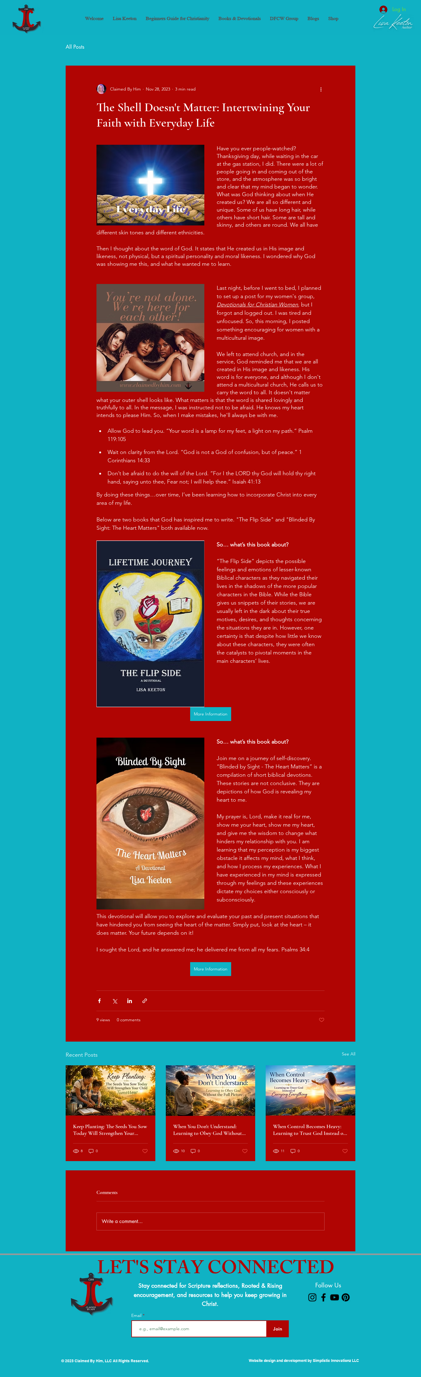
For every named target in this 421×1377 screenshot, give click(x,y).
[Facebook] (323, 1297)
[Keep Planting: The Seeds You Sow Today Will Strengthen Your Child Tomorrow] (110, 1090)
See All (348, 1054)
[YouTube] (334, 1297)
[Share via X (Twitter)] (114, 1001)
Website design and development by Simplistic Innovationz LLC (304, 1360)
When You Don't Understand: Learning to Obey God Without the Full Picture (207, 1129)
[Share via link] (145, 1001)
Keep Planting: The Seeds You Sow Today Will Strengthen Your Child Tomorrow (110, 1129)
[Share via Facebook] (99, 1001)
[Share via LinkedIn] (130, 1001)
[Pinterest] (345, 1297)
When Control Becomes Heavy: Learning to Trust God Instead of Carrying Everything (309, 1129)
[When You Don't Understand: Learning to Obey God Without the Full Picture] (210, 1090)
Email (137, 1315)
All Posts (75, 46)
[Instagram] (312, 1297)
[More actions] (321, 89)
